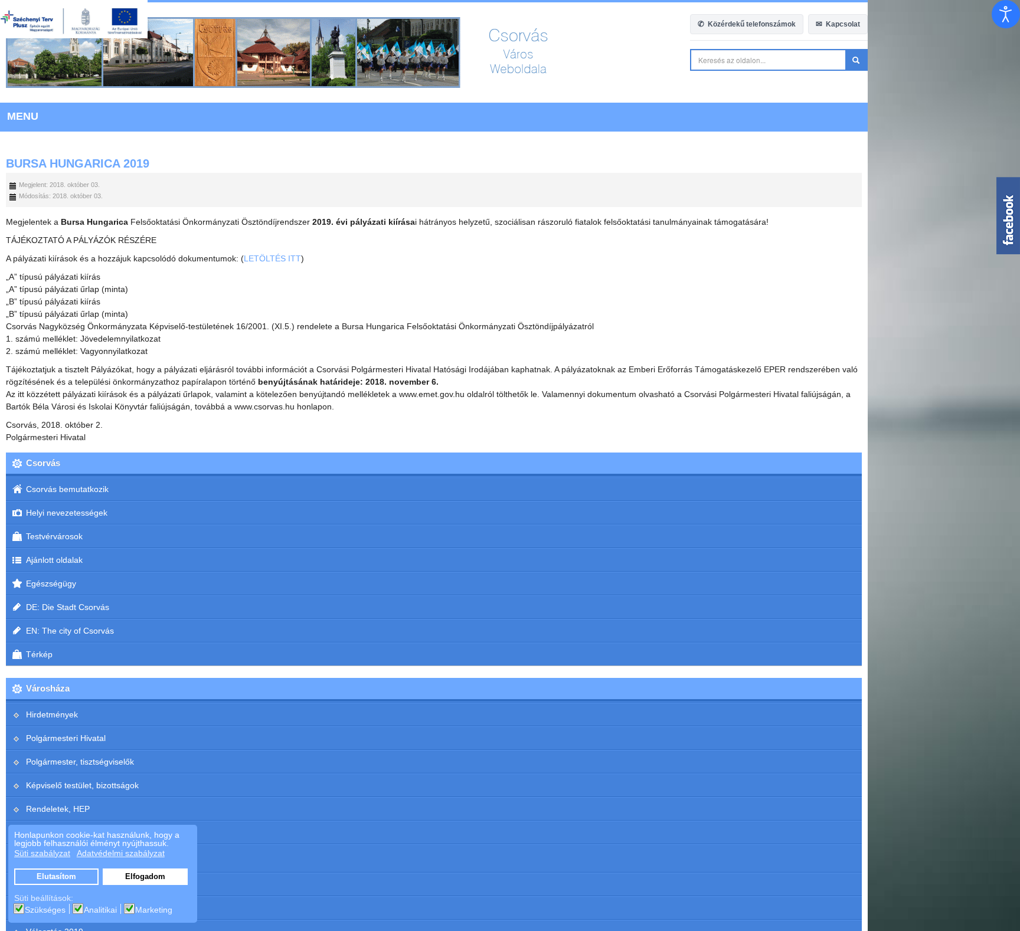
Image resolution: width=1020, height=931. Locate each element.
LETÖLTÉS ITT (272, 258)
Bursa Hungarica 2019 (77, 163)
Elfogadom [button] (145, 877)
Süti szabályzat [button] (42, 853)
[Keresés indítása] (1009, 60)
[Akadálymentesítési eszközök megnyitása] (1006, 14)
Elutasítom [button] (56, 877)
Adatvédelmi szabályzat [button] (121, 853)
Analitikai (100, 910)
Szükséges (45, 910)
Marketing (153, 910)
